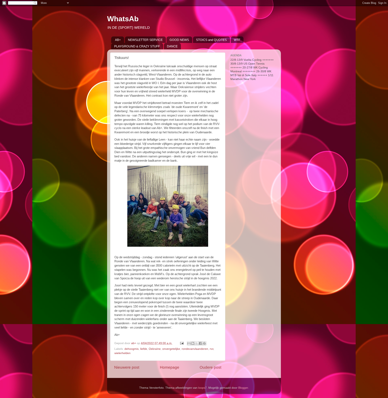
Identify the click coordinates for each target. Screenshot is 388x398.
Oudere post (210, 367)
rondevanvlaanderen (195, 348)
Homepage (169, 367)
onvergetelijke (171, 348)
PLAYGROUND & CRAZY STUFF (137, 46)
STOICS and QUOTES (211, 40)
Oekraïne (155, 348)
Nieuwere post (126, 367)
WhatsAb (123, 19)
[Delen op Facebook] (200, 343)
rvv (211, 348)
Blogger (243, 387)
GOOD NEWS (179, 40)
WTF (237, 40)
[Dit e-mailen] (189, 343)
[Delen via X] (197, 343)
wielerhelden (122, 353)
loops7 (202, 387)
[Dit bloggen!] (193, 343)
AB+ (118, 40)
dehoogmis (131, 348)
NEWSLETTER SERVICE (145, 40)
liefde (143, 348)
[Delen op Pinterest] (204, 343)
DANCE (172, 46)
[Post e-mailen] (182, 343)
